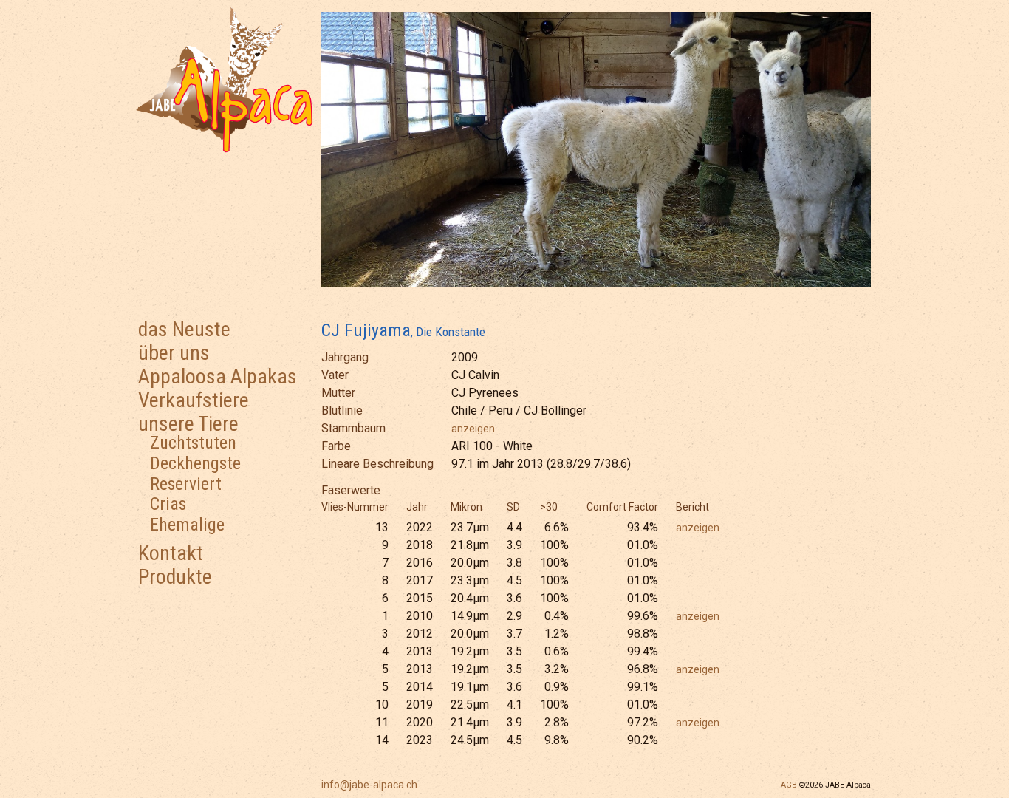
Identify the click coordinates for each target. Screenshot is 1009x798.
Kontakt (170, 553)
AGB (789, 785)
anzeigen (473, 428)
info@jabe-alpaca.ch (369, 785)
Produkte (175, 577)
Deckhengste (195, 463)
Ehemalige (187, 524)
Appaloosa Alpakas (217, 376)
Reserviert (186, 484)
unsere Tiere (188, 424)
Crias (168, 504)
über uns (174, 353)
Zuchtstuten (193, 442)
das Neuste (184, 329)
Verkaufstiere (193, 400)
